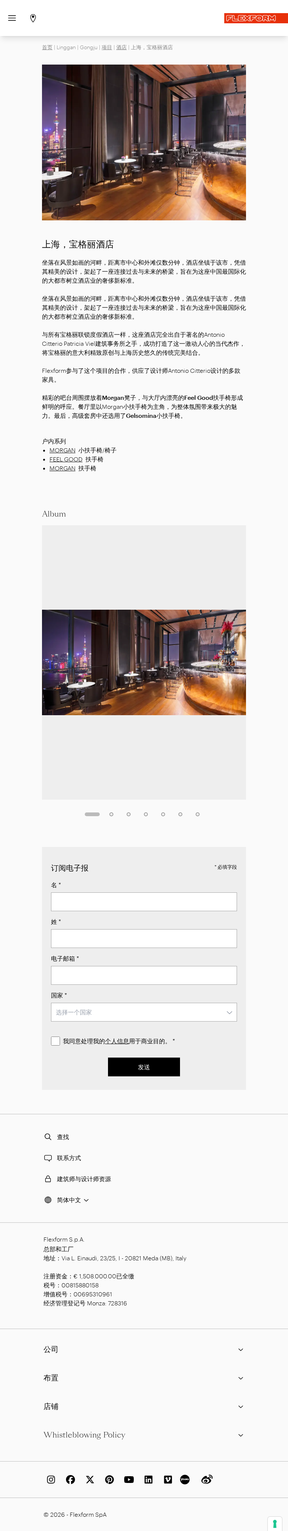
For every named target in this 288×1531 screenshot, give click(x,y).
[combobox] (144, 1012)
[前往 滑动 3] (128, 814)
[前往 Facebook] (69, 1480)
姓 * (56, 921)
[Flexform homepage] (256, 18)
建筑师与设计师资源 (84, 1178)
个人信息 (117, 1040)
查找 (63, 1136)
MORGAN (62, 450)
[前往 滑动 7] (197, 814)
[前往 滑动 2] (111, 814)
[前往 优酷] (186, 1479)
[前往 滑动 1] (92, 814)
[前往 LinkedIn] (147, 1480)
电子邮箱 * (65, 958)
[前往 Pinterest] (108, 1480)
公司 (51, 1349)
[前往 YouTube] (128, 1480)
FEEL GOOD (66, 459)
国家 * (59, 995)
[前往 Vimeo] (166, 1480)
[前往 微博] (206, 1480)
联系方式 (69, 1157)
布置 (51, 1377)
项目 (107, 47)
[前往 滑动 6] (180, 814)
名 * (56, 884)
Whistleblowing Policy (84, 1435)
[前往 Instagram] (50, 1480)
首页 (47, 47)
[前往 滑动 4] (145, 814)
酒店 (121, 47)
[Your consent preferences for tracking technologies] (275, 1524)
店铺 (51, 1406)
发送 (144, 1066)
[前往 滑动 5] (163, 814)
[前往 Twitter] (88, 1480)
